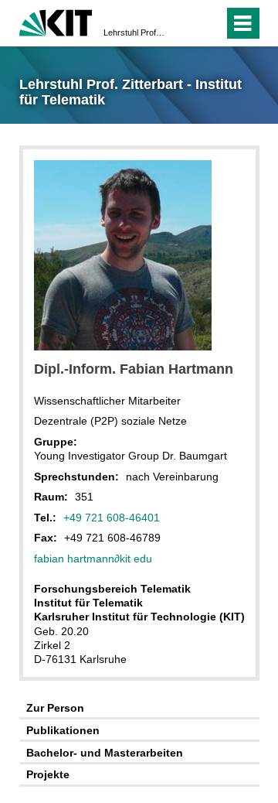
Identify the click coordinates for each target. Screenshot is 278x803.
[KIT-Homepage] (56, 21)
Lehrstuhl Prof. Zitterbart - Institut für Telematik (134, 32)
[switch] (184, 23)
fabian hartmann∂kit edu (93, 558)
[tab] (139, 708)
